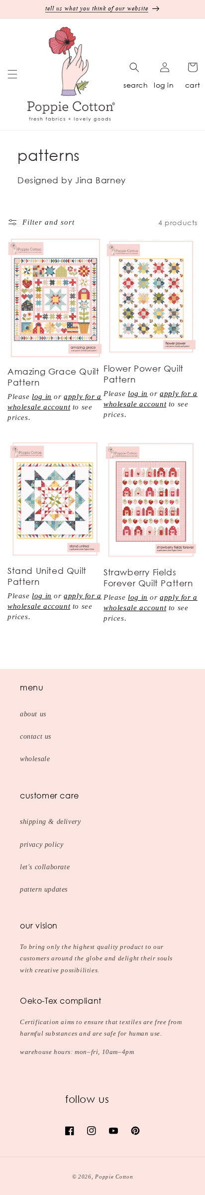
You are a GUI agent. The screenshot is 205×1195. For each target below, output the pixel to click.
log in (164, 85)
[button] (12, 74)
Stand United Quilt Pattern (47, 576)
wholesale (35, 759)
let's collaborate (45, 867)
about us (33, 714)
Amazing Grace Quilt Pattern (53, 377)
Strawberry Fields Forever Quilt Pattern (148, 577)
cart (192, 85)
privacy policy (41, 844)
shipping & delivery (50, 821)
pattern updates (44, 889)
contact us (35, 736)
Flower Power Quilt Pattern (143, 374)
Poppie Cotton (114, 1177)
